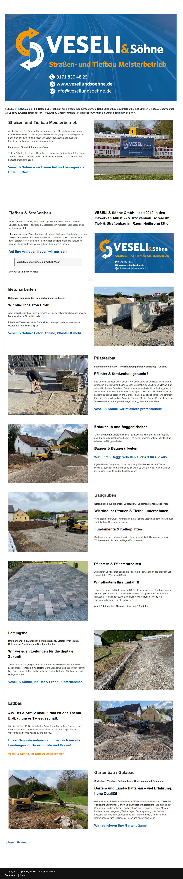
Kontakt (23, 875)
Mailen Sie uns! (16, 842)
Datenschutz (11, 875)
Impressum (49, 871)
